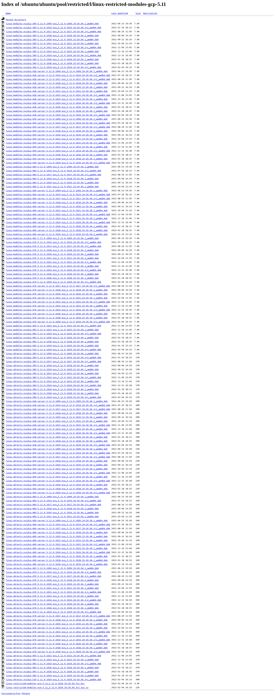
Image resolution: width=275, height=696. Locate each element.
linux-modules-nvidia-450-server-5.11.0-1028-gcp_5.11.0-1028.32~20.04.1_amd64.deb (57, 159)
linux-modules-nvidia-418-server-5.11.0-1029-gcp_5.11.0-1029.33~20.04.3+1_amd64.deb (58, 115)
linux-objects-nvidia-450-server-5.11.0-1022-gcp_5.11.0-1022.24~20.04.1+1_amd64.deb (58, 473)
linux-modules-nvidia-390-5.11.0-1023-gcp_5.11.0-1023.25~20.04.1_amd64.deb (52, 51)
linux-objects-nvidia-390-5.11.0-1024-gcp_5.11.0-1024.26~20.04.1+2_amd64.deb (53, 385)
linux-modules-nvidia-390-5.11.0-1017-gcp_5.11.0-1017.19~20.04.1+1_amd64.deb (53, 31)
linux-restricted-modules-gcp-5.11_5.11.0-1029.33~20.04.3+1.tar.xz (47, 687)
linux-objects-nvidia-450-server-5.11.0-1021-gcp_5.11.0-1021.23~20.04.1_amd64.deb (57, 469)
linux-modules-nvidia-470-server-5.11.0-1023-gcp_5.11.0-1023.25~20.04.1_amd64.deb (57, 306)
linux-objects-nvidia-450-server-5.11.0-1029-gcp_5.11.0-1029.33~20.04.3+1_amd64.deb (58, 493)
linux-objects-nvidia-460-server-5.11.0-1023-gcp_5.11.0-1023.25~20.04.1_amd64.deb (57, 548)
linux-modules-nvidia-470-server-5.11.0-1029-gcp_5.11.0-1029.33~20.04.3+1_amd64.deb (58, 322)
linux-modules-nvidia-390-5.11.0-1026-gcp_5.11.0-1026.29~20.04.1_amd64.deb (52, 59)
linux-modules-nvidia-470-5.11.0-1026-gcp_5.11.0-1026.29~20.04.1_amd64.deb (52, 274)
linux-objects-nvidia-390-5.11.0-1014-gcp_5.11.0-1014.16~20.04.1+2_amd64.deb (53, 357)
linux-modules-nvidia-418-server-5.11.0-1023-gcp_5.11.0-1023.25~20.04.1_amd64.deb (57, 99)
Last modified (119, 13)
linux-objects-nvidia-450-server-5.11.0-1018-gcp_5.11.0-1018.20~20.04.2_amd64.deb (57, 461)
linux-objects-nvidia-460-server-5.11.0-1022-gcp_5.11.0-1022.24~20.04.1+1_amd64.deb (58, 544)
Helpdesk (26, 693)
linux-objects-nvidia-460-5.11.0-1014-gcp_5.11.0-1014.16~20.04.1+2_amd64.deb (53, 500)
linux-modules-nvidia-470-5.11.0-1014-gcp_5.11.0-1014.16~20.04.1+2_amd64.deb (53, 242)
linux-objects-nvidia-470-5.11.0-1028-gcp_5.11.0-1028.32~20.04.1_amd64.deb (52, 608)
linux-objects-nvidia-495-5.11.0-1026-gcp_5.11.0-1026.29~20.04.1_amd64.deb (52, 667)
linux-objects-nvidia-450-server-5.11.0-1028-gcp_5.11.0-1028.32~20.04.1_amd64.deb (57, 489)
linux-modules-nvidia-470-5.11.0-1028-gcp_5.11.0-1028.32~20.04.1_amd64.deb (52, 278)
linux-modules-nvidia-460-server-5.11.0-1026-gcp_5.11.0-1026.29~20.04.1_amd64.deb (57, 226)
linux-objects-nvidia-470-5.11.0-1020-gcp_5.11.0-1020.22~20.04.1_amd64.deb (52, 584)
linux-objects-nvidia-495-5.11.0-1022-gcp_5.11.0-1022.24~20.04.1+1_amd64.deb (53, 655)
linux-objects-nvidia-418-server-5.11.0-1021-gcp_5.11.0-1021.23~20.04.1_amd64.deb (57, 421)
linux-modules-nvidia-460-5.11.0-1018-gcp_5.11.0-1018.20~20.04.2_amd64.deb (52, 178)
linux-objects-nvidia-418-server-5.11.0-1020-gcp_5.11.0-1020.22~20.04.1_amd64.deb (57, 417)
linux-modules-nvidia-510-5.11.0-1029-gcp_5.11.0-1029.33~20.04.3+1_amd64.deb (53, 349)
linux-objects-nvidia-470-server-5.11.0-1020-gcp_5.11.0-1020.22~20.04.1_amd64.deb (57, 624)
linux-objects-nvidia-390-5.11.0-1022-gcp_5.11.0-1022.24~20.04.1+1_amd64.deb (53, 377)
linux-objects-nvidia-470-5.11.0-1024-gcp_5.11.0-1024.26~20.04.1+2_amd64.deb (53, 600)
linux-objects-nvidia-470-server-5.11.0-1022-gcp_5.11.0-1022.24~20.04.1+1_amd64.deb (58, 632)
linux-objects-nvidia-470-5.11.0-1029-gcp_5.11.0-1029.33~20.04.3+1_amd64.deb (53, 612)
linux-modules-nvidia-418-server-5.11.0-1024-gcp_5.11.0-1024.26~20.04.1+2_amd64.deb (58, 103)
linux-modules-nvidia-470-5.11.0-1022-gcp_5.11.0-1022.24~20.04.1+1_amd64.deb (53, 262)
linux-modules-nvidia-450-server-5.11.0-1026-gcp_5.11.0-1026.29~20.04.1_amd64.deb (57, 155)
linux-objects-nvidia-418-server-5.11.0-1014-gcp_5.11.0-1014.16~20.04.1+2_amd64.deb (58, 405)
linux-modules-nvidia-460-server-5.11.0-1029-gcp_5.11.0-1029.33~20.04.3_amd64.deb (57, 234)
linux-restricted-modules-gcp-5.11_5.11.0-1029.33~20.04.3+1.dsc (45, 683)
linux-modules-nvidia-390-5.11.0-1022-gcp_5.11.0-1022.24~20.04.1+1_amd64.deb (53, 47)
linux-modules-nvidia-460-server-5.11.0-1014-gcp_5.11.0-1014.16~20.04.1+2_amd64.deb (58, 194)
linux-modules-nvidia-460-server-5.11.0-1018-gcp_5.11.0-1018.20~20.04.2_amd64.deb (57, 202)
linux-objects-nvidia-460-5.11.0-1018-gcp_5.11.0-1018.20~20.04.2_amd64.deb (52, 508)
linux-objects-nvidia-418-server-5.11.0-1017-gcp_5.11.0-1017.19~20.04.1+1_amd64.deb (58, 409)
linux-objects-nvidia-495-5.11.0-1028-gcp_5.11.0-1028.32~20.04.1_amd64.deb (52, 671)
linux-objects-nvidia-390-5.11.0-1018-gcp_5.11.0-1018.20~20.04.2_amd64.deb (52, 365)
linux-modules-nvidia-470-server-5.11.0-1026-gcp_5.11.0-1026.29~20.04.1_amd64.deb (57, 314)
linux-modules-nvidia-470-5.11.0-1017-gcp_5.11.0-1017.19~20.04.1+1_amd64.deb (53, 246)
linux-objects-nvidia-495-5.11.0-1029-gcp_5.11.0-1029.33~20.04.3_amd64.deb (52, 675)
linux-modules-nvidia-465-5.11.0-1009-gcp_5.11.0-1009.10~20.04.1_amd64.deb (52, 238)
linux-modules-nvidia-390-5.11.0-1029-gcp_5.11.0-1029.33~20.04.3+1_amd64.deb (53, 67)
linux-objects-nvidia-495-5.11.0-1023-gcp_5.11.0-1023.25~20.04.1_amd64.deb (52, 659)
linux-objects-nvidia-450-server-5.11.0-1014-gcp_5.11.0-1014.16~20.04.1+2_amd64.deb (58, 453)
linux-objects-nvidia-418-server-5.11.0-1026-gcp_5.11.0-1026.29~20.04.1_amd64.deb (57, 437)
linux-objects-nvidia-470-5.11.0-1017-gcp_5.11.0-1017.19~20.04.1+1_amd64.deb (53, 576)
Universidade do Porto (11, 693)
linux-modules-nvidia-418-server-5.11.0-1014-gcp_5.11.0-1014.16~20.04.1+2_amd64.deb (58, 75)
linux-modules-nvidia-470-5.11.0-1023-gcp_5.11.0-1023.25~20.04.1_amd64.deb (52, 266)
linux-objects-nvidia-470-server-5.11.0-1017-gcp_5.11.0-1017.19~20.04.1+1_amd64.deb (58, 616)
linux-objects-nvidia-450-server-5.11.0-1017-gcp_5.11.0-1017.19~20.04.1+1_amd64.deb (58, 457)
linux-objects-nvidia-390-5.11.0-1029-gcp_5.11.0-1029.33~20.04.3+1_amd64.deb (53, 397)
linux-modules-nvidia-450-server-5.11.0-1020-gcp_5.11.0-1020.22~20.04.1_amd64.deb (57, 135)
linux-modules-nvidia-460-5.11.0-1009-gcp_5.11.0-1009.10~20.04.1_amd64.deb (52, 167)
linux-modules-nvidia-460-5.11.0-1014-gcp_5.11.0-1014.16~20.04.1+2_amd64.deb (53, 171)
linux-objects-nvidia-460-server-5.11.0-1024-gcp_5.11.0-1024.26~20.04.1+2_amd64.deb (58, 552)
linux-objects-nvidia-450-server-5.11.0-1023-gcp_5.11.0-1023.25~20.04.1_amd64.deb (57, 477)
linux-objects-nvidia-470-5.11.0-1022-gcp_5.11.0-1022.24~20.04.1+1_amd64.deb (53, 592)
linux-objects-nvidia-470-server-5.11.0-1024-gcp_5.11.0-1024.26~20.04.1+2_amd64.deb (58, 640)
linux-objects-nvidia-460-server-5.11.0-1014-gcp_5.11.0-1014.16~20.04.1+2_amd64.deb (58, 524)
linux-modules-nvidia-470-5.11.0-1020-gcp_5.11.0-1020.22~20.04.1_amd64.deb (52, 254)
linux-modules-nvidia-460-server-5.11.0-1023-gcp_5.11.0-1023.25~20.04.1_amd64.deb (57, 218)
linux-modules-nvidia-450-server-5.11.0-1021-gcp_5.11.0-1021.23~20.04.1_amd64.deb (57, 139)
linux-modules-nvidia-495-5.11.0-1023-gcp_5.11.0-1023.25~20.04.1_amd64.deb (52, 330)
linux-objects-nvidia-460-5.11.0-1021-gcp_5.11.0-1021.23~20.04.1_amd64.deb (52, 516)
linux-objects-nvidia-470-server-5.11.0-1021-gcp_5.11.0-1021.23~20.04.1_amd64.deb (57, 628)
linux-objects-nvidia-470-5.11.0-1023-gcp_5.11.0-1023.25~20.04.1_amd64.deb (52, 596)
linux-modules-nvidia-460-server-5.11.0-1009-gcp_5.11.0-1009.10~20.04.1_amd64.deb (57, 190)
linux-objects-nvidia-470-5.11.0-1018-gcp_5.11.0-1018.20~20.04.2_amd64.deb (52, 580)
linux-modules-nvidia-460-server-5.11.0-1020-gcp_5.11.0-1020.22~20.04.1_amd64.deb (57, 206)
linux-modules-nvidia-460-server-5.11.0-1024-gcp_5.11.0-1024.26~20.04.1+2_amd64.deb (58, 222)
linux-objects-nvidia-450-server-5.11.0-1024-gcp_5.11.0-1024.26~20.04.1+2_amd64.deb (58, 481)
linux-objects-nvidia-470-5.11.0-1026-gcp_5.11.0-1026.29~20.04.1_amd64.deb (52, 604)
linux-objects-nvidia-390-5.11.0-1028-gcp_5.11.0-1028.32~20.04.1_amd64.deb (52, 393)
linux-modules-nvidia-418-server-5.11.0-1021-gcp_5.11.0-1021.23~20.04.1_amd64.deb (57, 91)
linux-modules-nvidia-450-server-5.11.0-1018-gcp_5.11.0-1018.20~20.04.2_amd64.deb (57, 131)
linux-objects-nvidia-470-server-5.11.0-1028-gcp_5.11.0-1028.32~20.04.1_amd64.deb (57, 648)
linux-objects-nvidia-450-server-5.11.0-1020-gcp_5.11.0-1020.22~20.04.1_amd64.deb (57, 465)
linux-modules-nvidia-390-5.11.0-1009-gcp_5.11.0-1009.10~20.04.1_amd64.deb (52, 23)
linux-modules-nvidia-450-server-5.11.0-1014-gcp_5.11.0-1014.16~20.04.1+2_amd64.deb (58, 123)
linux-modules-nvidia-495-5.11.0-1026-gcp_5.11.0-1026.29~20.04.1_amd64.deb (52, 337)
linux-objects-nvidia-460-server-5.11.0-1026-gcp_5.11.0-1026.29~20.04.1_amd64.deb (57, 556)
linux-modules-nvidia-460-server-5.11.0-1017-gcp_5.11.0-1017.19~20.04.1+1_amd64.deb (58, 198)
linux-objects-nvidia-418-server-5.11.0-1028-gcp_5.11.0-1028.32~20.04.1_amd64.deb (57, 441)
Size (138, 13)
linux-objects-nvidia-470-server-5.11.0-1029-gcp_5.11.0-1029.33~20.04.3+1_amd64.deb (58, 652)
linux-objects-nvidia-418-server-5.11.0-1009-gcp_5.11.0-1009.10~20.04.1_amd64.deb (57, 401)
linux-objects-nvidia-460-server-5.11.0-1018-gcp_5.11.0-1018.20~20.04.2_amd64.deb (57, 532)
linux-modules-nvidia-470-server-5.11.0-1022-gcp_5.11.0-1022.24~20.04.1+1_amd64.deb (58, 302)
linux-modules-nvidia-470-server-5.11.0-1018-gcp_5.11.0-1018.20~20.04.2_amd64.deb (57, 290)
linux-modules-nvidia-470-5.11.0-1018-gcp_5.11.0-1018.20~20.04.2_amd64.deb (52, 250)
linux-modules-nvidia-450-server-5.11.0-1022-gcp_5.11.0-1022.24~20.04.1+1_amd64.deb (58, 143)
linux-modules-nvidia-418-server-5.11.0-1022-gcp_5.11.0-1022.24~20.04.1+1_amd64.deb (58, 95)
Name (8, 13)
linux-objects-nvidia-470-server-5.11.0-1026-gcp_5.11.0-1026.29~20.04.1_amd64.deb (57, 644)
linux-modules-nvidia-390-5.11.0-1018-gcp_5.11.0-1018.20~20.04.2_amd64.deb (52, 35)
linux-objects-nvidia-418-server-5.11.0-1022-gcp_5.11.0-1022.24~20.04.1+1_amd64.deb (58, 425)
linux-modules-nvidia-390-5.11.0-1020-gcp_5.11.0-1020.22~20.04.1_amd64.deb (52, 39)
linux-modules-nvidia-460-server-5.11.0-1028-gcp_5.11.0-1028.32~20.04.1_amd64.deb (57, 230)
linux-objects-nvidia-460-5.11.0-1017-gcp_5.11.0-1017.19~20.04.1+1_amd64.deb (53, 504)
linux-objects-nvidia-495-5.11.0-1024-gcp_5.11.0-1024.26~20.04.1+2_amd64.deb (53, 663)
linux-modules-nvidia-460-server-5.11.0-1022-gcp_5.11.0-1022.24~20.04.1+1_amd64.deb (58, 214)
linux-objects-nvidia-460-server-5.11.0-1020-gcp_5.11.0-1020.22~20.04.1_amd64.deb (57, 536)
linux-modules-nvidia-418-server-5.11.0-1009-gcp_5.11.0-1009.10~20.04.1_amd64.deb (57, 71)
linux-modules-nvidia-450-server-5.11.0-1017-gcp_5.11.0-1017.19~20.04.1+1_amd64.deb (58, 127)
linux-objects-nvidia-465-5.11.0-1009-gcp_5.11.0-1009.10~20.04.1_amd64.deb (52, 568)
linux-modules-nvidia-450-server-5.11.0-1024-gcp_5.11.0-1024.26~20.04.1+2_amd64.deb (58, 151)
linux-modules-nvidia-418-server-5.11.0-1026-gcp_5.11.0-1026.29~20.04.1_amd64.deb (57, 107)
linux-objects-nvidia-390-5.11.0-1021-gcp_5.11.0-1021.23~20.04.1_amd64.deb (52, 373)
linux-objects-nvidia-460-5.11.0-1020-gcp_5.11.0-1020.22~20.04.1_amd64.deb (52, 512)
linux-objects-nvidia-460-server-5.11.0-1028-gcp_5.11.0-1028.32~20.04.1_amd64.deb (57, 560)
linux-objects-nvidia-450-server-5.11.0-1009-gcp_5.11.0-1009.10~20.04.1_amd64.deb (57, 449)
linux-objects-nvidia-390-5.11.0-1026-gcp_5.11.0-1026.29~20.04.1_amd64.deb (52, 389)
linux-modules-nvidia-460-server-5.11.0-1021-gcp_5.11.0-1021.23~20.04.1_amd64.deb (57, 210)
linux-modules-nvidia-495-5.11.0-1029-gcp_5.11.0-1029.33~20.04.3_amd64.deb (52, 345)
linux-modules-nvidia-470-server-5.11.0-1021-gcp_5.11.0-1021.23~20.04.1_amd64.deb (57, 298)
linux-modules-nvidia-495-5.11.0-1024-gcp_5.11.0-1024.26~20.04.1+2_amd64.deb (53, 333)
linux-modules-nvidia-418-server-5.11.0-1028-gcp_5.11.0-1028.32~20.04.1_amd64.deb (57, 111)
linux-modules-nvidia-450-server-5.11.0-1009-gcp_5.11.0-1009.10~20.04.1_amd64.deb (57, 119)
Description (150, 13)
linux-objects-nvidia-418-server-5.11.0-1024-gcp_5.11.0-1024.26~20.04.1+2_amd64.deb (58, 433)
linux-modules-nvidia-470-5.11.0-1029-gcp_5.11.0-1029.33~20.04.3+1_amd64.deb (53, 282)
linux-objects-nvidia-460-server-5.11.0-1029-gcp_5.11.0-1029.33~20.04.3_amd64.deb (57, 564)
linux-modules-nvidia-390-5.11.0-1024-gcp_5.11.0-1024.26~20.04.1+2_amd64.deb (53, 55)
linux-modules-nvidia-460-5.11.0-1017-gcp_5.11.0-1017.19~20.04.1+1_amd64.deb (53, 174)
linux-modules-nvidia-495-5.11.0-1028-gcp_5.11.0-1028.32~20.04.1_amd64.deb (52, 341)
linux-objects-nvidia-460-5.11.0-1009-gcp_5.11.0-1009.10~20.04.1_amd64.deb (52, 496)
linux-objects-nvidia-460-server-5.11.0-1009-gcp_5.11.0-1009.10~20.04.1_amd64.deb (57, 520)
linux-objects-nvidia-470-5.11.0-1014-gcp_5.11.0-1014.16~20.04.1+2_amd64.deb (53, 572)
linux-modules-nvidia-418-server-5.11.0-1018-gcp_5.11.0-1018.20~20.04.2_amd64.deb (57, 83)
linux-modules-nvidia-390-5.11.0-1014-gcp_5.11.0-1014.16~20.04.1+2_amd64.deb (53, 27)
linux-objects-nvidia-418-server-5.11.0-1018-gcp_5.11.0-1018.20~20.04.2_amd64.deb (57, 413)
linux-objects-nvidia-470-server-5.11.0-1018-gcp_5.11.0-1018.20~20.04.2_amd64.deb (57, 620)
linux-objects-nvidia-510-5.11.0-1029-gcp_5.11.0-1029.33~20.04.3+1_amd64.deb (53, 679)
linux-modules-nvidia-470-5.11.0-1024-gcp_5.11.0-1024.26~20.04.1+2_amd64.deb (53, 270)
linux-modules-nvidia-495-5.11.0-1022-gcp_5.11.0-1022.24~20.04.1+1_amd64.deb (53, 326)
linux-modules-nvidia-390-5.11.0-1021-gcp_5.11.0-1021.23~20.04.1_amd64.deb (52, 43)
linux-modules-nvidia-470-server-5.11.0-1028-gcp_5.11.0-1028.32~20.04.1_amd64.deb (57, 318)
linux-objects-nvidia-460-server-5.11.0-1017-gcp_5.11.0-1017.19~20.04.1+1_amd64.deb (58, 528)
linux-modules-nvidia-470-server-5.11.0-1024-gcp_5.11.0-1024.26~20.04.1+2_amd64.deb (58, 310)
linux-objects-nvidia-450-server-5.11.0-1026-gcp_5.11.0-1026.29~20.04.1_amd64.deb (57, 485)
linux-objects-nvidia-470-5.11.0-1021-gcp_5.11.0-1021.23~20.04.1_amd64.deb (52, 588)
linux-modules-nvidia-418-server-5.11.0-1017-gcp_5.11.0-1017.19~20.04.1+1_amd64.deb (58, 79)
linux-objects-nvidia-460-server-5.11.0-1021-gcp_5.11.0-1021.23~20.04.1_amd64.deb (57, 540)
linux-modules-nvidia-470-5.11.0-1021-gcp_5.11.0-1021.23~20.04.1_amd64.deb (52, 258)
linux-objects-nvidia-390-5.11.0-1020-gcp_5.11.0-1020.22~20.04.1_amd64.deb (52, 369)
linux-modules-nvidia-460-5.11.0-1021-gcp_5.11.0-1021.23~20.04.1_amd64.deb (52, 186)
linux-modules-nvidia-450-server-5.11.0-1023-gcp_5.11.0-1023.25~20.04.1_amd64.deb (57, 147)
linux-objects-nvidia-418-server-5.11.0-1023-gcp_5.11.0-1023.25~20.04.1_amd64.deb (57, 429)
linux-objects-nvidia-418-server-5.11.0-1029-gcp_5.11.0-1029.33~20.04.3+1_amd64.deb (58, 445)
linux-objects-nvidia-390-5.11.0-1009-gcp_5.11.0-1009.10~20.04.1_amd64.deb (52, 353)
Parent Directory (16, 19)
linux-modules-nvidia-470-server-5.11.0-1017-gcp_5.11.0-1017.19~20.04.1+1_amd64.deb (58, 286)
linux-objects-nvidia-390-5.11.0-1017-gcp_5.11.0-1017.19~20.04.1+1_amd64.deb (53, 361)
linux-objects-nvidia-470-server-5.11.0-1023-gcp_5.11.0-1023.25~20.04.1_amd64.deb (57, 636)
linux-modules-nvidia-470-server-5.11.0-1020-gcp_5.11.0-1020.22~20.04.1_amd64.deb (57, 294)
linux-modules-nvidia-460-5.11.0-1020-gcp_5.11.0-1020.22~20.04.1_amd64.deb (52, 182)
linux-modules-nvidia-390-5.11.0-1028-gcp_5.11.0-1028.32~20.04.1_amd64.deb (52, 63)
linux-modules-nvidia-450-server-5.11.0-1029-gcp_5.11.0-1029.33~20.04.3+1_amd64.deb (58, 163)
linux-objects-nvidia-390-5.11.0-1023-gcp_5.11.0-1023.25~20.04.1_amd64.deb (52, 381)
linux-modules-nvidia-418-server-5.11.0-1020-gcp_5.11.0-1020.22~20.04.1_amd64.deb (57, 87)
